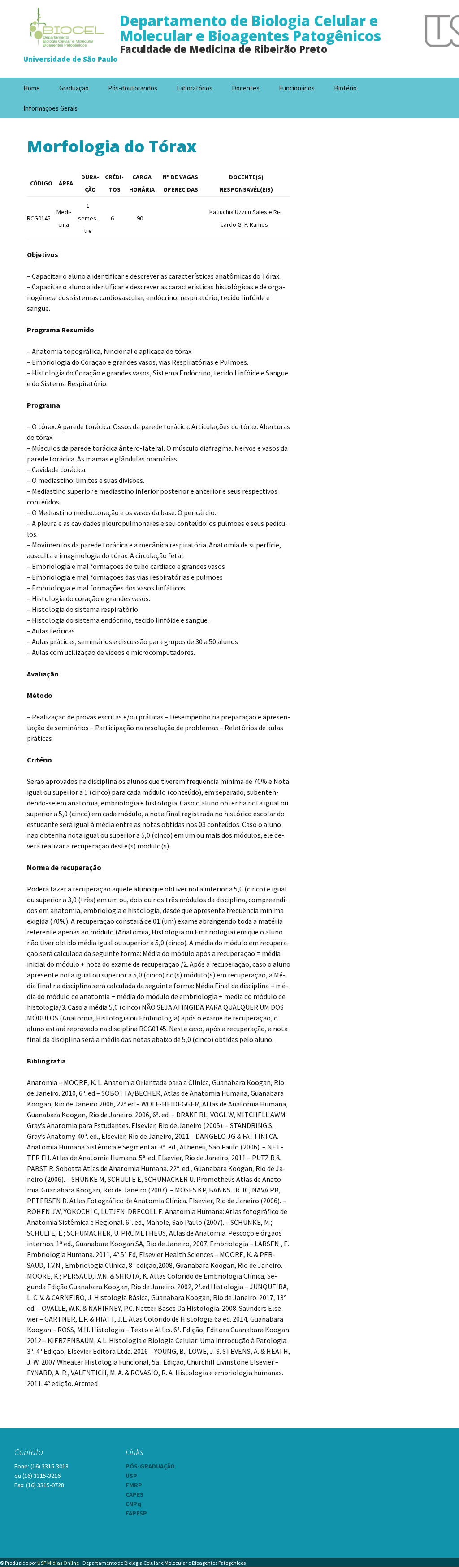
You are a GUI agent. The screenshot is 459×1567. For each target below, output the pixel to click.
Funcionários (297, 88)
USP (131, 1476)
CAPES (134, 1494)
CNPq (133, 1504)
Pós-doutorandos (132, 88)
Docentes (246, 88)
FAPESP (136, 1513)
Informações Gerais (50, 108)
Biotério (345, 88)
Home (31, 88)
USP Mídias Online (58, 1562)
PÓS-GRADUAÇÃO (150, 1466)
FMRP (134, 1485)
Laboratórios (194, 88)
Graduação (74, 88)
